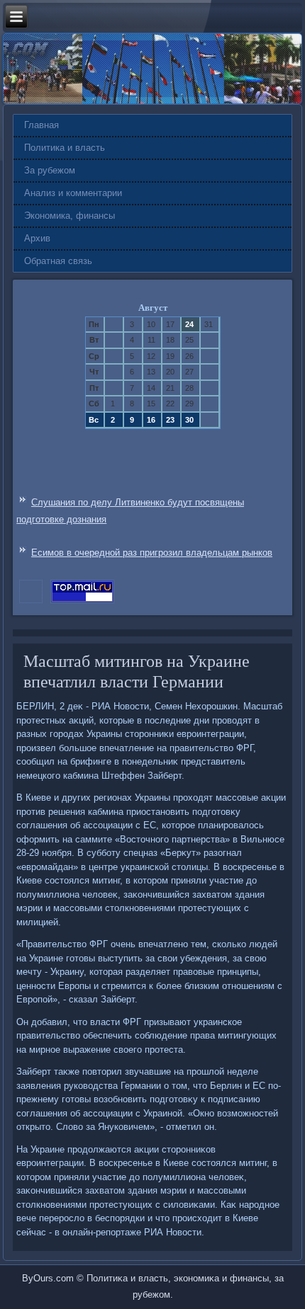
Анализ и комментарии (73, 193)
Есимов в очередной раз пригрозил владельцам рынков (151, 552)
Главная (41, 125)
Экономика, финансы (69, 215)
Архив (37, 238)
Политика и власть (64, 147)
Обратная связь (58, 261)
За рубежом (49, 170)
